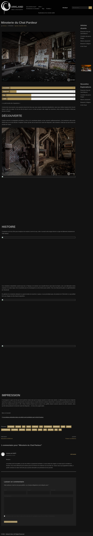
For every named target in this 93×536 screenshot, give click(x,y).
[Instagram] (86, 53)
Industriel (21, 25)
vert (45, 429)
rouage (34, 429)
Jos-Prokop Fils (6, 429)
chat (41, 426)
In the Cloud (83, 46)
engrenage (56, 426)
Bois (24, 426)
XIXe (56, 429)
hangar (69, 426)
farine (63, 426)
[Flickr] (89, 53)
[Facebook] (83, 53)
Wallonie (50, 429)
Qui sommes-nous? (31, 6)
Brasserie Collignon (85, 43)
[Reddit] (89, 56)
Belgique (18, 426)
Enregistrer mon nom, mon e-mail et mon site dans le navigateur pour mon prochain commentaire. (30, 516)
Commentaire (8, 496)
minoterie (22, 429)
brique (28, 426)
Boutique (65, 7)
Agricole (16, 25)
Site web (53, 490)
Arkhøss (5, 25)
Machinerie (14, 429)
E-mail (29, 490)
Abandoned (11, 426)
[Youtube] (86, 56)
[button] (39, 8)
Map (43, 8)
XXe (60, 429)
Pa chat (28, 429)
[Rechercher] (90, 7)
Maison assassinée (85, 41)
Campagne (35, 426)
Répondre (73, 454)
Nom (5, 490)
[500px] (83, 56)
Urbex (25, 25)
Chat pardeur (47, 426)
